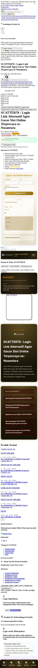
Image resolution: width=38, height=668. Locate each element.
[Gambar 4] (14, 109)
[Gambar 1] (10, 107)
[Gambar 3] (5, 109)
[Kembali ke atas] (2, 519)
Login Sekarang (15, 610)
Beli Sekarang (23, 80)
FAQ (6, 554)
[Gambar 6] (32, 109)
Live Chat (33, 665)
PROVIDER (7, 179)
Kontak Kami (9, 551)
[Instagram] (4, 541)
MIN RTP (7, 186)
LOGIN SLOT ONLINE (15, 83)
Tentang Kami (10, 549)
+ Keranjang (13, 80)
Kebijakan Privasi (11, 575)
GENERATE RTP (19, 193)
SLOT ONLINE (15, 82)
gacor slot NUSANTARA (9, 20)
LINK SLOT (5, 266)
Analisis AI (19, 48)
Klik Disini (19, 168)
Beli (12, 250)
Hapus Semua (7, 48)
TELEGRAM (12, 665)
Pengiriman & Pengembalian (15, 578)
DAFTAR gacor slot (29, 16)
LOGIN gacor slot (17, 16)
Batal (7, 610)
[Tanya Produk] (15, 250)
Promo (12, 5)
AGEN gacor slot (29, 18)
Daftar (17, 5)
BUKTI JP (26, 665)
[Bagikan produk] (2, 79)
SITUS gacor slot (18, 18)
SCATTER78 (5, 5)
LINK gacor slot (6, 18)
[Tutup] (2, 28)
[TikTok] (6, 541)
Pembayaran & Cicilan (13, 580)
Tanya (6, 80)
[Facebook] (2, 541)
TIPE (21, 179)
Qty (2, 247)
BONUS (4, 665)
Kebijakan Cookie (11, 577)
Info (33, 255)
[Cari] (2, 11)
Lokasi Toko (9, 553)
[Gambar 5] (23, 109)
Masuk (21, 5)
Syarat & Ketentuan (12, 573)
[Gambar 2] (24, 107)
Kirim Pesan (7, 534)
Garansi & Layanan (12, 582)
